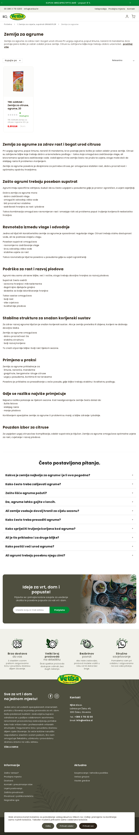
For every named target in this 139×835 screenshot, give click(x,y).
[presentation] (4, 3)
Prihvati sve (88, 826)
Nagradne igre (11, 800)
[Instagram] (56, 697)
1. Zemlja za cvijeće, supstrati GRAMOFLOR (37, 24)
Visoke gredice (82, 780)
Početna (8, 24)
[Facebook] (50, 697)
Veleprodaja (101, 8)
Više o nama (11, 746)
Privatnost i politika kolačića (18, 796)
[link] (127, 16)
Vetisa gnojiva (81, 776)
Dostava (8, 780)
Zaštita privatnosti (13, 792)
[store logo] (17, 16)
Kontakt (131, 8)
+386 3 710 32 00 (84, 716)
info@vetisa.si (84, 720)
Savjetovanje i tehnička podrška (91, 772)
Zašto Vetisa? (11, 772)
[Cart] (133, 16)
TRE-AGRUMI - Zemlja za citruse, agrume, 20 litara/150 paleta (18, 105)
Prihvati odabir (67, 826)
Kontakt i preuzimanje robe (18, 784)
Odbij (48, 826)
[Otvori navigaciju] (5, 17)
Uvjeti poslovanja (13, 788)
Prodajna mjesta (117, 8)
